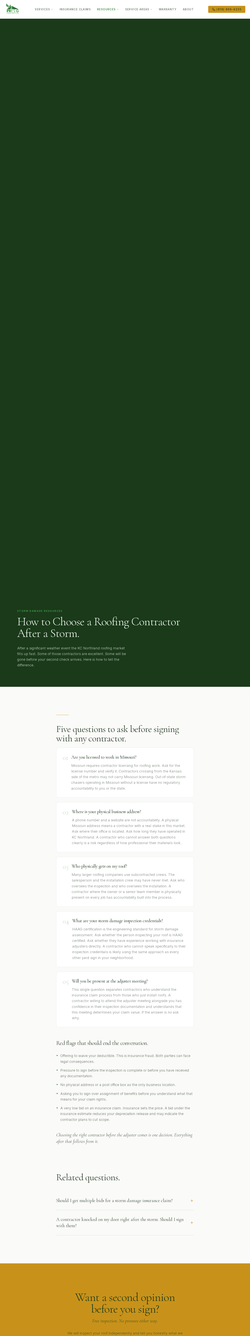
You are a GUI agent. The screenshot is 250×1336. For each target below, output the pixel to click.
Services (42, 9)
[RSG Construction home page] (12, 9)
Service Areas (137, 9)
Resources (106, 9)
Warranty (168, 9)
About (188, 9)
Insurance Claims (75, 9)
